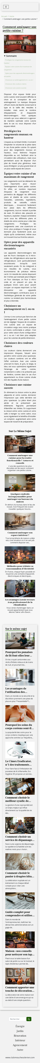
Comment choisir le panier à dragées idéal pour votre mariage (19, 876)
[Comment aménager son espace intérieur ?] (20, 521)
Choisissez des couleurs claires (15, 84)
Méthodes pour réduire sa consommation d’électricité (20, 567)
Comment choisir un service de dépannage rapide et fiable (18, 840)
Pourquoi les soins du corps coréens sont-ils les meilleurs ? (19, 728)
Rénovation (20, 1035)
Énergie (20, 1026)
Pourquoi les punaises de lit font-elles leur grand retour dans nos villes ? (19, 657)
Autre (11, 16)
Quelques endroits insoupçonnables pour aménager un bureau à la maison (20, 498)
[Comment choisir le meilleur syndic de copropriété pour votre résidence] (20, 786)
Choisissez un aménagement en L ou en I (19, 80)
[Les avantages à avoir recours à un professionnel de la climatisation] (20, 588)
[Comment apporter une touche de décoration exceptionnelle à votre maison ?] (20, 976)
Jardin (20, 1031)
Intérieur (20, 1040)
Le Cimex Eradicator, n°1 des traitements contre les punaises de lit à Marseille (19, 766)
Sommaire (11, 55)
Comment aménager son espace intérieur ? (20, 534)
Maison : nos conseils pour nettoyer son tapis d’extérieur (19, 954)
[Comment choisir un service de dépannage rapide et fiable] (20, 825)
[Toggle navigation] (6, 7)
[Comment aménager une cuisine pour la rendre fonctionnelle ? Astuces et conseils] (20, 444)
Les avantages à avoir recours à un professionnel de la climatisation (20, 602)
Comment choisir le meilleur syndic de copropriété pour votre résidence (19, 802)
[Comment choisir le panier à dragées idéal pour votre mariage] (20, 861)
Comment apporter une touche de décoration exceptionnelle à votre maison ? (19, 992)
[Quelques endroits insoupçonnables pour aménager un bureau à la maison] (20, 482)
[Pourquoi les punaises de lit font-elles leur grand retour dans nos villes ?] (20, 640)
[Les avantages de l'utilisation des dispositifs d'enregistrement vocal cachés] (20, 677)
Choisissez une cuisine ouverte (15, 88)
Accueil (4, 16)
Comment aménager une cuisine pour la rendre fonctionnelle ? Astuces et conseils (20, 459)
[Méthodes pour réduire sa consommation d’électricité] (20, 555)
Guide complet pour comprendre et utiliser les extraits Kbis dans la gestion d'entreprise (20, 917)
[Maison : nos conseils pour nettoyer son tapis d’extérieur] (20, 939)
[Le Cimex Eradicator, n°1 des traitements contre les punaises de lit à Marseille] (20, 750)
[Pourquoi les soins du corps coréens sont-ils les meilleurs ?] (20, 713)
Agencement (20, 1045)
